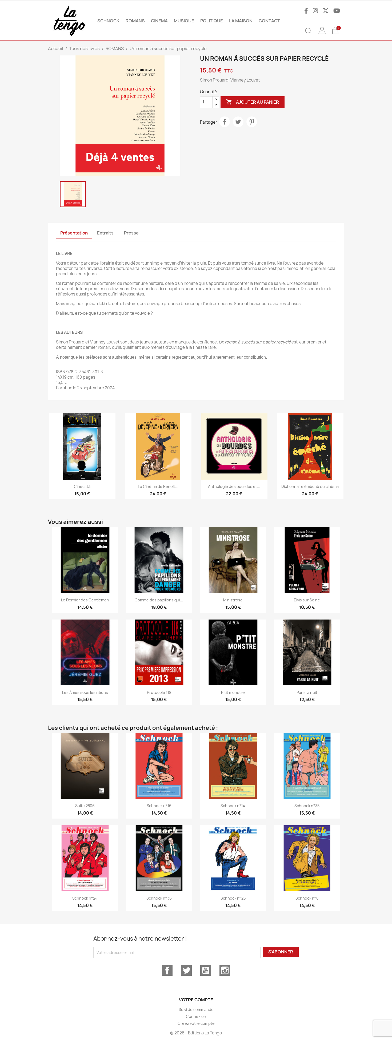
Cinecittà (82, 486)
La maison (241, 21)
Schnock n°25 (233, 898)
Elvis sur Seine (307, 599)
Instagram (224, 970)
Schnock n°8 (306, 898)
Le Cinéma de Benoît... (158, 486)
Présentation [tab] (74, 233)
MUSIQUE (184, 21)
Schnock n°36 (159, 898)
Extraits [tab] (105, 233)
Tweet (238, 121)
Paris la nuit (307, 692)
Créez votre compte (196, 1023)
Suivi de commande (196, 1009)
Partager (224, 121)
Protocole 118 (159, 692)
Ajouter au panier (252, 102)
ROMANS (135, 21)
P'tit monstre (233, 692)
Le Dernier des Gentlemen (85, 599)
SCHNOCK (108, 21)
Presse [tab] (131, 233)
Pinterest (251, 121)
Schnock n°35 (306, 805)
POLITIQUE (211, 21)
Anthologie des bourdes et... (234, 486)
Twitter (186, 970)
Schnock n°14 (233, 805)
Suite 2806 (85, 805)
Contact (269, 21)
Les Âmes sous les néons (85, 692)
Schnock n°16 (159, 805)
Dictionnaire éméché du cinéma (310, 486)
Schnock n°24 (85, 898)
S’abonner (280, 952)
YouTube (205, 970)
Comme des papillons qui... (159, 599)
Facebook (167, 970)
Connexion (196, 1016)
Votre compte (196, 1000)
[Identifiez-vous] (322, 34)
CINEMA (159, 21)
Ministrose (233, 599)
